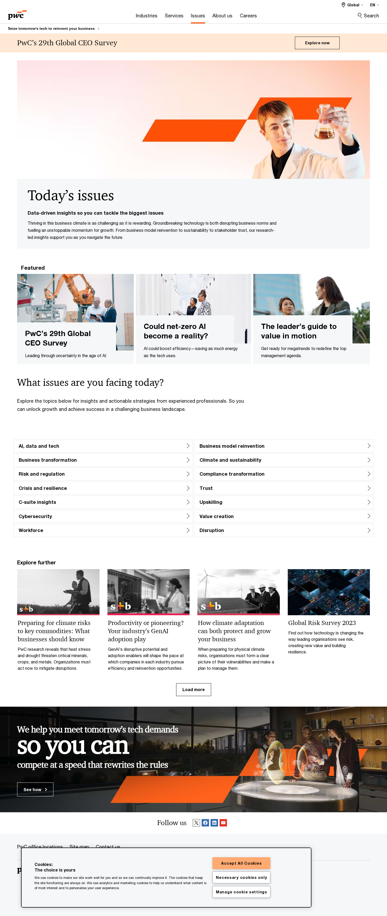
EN (372, 5)
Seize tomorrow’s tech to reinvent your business (51, 28)
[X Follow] (196, 823)
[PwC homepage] (17, 13)
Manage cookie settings (241, 892)
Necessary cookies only (241, 877)
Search (371, 15)
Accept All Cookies (241, 863)
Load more (193, 689)
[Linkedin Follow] (214, 823)
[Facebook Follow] (205, 823)
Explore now (317, 42)
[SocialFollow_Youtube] (223, 823)
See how (32, 789)
